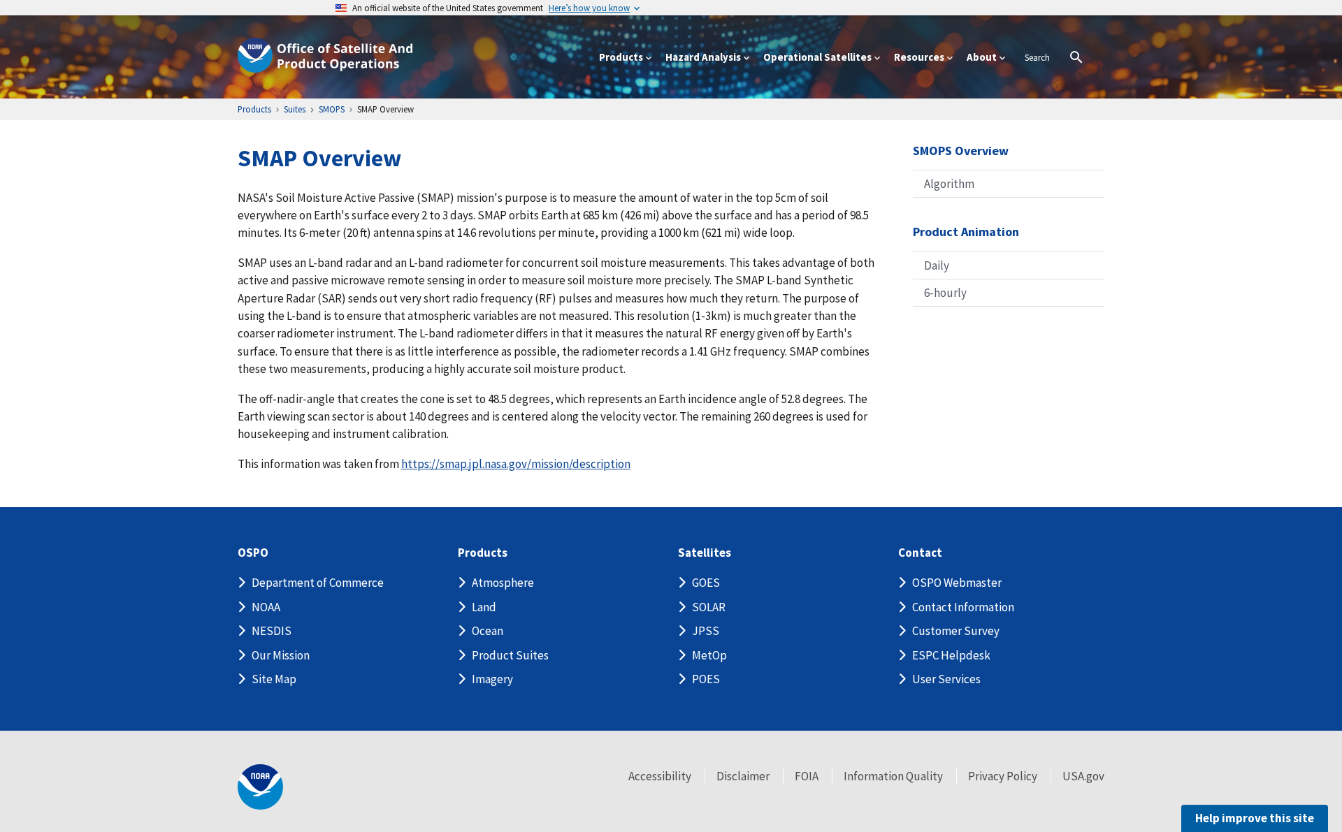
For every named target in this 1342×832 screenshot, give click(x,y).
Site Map (274, 679)
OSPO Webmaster (957, 582)
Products (482, 553)
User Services (946, 679)
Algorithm (949, 183)
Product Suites (510, 655)
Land (484, 607)
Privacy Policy (1002, 776)
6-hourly (945, 292)
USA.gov (1083, 776)
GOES (706, 582)
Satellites (704, 553)
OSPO (253, 553)
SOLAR (709, 607)
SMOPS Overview (961, 151)
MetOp (709, 655)
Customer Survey (956, 630)
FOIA (806, 776)
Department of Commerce (318, 582)
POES (706, 679)
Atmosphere (503, 582)
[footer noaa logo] (260, 787)
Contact (920, 553)
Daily (936, 265)
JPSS (705, 630)
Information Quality (893, 776)
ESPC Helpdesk (951, 655)
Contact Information (963, 607)
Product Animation (966, 232)
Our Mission (281, 655)
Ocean (487, 630)
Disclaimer (743, 776)
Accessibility (659, 776)
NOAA (266, 607)
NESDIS (271, 630)
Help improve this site (1254, 818)
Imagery (492, 679)
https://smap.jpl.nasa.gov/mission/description (515, 464)
